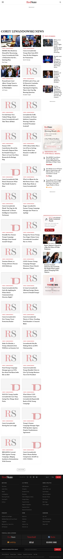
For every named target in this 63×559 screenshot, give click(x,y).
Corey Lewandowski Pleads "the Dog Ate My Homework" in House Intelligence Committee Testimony (9, 210)
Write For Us (25, 526)
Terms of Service (5, 554)
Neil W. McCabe (26, 60)
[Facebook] (33, 477)
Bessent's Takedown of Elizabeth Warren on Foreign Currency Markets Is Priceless (57, 77)
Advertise (24, 519)
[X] (27, 477)
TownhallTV (4, 499)
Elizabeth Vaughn (27, 94)
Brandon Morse (46, 496)
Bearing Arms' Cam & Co (7, 524)
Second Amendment (27, 509)
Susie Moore (45, 491)
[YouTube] (36, 477)
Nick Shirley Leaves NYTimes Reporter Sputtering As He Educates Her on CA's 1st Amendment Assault (54, 171)
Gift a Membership (47, 519)
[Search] (60, 2)
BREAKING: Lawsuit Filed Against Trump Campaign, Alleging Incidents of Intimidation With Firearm (10, 456)
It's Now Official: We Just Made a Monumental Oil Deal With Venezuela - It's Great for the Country (58, 91)
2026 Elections (25, 486)
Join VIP (58, 477)
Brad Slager (4, 62)
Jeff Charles (4, 90)
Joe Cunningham (47, 494)
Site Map (35, 554)
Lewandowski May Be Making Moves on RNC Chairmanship (30, 345)
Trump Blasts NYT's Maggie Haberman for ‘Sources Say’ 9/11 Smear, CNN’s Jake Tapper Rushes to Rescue (53, 182)
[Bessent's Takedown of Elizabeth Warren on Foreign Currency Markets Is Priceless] (48, 74)
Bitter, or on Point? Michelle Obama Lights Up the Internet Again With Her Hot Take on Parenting (58, 46)
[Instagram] (30, 477)
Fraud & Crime (25, 502)
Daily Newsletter (46, 521)
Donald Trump (25, 491)
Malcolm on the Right (7, 516)
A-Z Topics (25, 482)
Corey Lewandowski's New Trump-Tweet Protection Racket (9, 319)
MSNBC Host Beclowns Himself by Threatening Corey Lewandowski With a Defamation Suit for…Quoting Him (10, 55)
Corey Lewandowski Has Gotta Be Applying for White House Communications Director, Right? (10, 292)
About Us (24, 516)
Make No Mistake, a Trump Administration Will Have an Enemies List (10, 345)
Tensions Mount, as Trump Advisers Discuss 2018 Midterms (10, 263)
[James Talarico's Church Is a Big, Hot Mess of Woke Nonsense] (52, 239)
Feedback (20, 554)
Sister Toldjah (46, 504)
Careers (24, 521)
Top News (4, 486)
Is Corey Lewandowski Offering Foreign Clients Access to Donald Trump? (31, 290)
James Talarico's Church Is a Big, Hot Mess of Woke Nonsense (52, 247)
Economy (24, 494)
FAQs (53, 477)
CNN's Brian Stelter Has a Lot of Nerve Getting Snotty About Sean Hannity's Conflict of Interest (31, 150)
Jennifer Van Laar (47, 489)
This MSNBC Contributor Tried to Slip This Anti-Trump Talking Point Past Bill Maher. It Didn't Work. (53, 159)
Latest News (4, 489)
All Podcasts (4, 526)
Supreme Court (25, 507)
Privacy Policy (13, 554)
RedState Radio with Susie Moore (9, 519)
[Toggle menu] (2, 2)
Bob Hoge (45, 502)
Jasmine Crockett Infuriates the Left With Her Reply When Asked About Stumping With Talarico (51, 268)
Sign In (47, 477)
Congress (24, 489)
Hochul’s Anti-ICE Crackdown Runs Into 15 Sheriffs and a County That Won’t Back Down (58, 62)
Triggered (4, 521)
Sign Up (58, 549)
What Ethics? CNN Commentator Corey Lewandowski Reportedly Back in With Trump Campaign (31, 399)
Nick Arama (45, 499)
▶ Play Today (49, 230)
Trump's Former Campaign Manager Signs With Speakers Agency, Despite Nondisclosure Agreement (31, 427)
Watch (3, 491)
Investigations (5, 494)
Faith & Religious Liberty (27, 496)
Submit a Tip (25, 524)
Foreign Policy (25, 499)
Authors (3, 502)
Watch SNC (45, 524)
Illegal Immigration (26, 504)
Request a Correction (27, 554)
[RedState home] (7, 477)
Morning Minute (5, 496)
